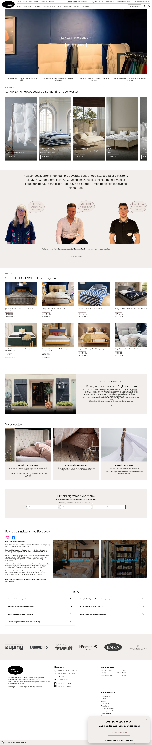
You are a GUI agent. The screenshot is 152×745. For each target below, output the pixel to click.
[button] (40, 599)
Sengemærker (27, 6)
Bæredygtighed (106, 696)
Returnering (105, 703)
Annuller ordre (106, 716)
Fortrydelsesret (106, 713)
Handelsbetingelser (107, 708)
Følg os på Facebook (124, 559)
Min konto (51, 1)
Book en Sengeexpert (76, 256)
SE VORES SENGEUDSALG (76, 45)
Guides (25, 1)
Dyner (60, 6)
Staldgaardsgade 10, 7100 (143, 1)
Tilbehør (77, 6)
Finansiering (105, 706)
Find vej (111, 406)
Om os (30, 1)
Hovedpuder (68, 6)
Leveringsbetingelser (108, 711)
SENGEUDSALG (87, 6)
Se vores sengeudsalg (119, 732)
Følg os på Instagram (76, 559)
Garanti (103, 701)
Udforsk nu (12, 157)
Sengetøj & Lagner (50, 6)
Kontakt (36, 1)
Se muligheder (9, 316)
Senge (19, 6)
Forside (19, 1)
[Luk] (146, 719)
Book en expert (135, 6)
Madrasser (37, 6)
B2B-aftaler (43, 1)
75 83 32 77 (61, 676)
